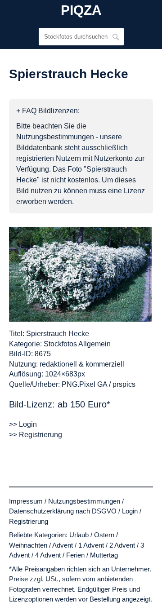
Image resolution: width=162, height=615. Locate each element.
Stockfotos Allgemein (77, 344)
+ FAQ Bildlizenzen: (48, 111)
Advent (62, 545)
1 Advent (91, 545)
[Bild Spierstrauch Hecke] (80, 274)
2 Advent (122, 545)
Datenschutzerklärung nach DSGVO (63, 511)
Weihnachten (28, 545)
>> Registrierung (35, 434)
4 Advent (48, 555)
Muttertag (104, 555)
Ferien (75, 555)
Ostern (104, 535)
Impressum (26, 501)
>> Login (23, 424)
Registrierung (28, 521)
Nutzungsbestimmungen (84, 501)
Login (130, 511)
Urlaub (79, 535)
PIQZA (81, 10)
